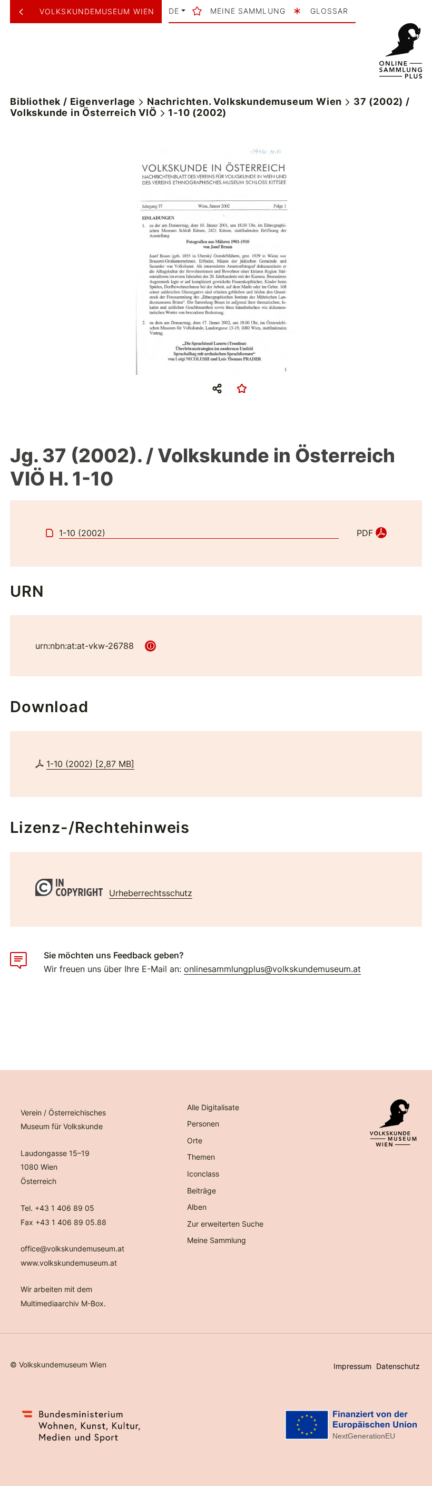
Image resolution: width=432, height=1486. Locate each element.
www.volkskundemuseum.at (69, 1262)
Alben (197, 1206)
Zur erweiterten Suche (225, 1223)
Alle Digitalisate (213, 1107)
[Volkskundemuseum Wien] (25, 11)
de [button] (174, 11)
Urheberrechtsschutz (150, 893)
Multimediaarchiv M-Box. (63, 1303)
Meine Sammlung (216, 1240)
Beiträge (201, 1190)
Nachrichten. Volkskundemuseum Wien (244, 101)
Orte (194, 1140)
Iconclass (203, 1173)
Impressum (352, 1366)
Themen (201, 1156)
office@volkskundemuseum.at (72, 1248)
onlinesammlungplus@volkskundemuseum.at (272, 969)
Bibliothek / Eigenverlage (72, 101)
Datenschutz (398, 1366)
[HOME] (400, 51)
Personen (203, 1123)
